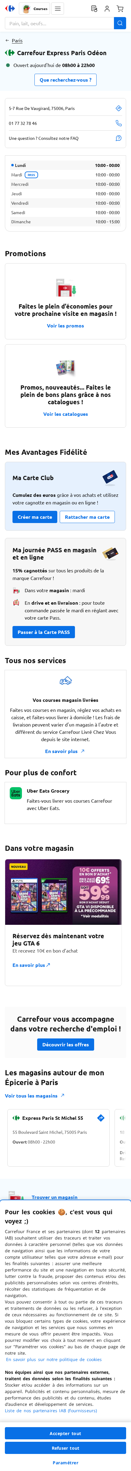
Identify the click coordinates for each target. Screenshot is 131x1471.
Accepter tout (65, 1433)
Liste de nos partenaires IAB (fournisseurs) (51, 1410)
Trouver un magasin (54, 1197)
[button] (57, 8)
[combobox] (65, 23)
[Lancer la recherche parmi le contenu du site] (120, 23)
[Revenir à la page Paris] (7, 40)
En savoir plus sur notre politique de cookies (54, 1359)
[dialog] (65, 1335)
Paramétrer (65, 1463)
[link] (100, 1120)
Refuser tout (65, 1448)
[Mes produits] (94, 8)
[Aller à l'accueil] (10, 8)
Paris (17, 40)
